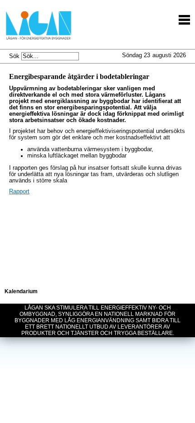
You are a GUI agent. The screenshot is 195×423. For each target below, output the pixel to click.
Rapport (19, 191)
